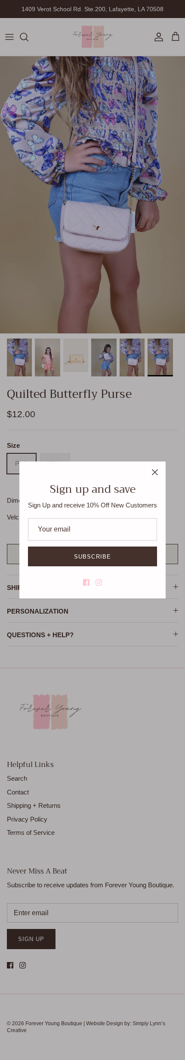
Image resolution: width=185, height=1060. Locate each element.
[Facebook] (86, 582)
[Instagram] (99, 582)
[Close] (154, 472)
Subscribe (92, 556)
